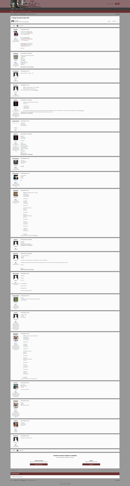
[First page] (12, 25)
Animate (16, 29)
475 (16, 62)
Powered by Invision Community (65, 484)
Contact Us (65, 483)
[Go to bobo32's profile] (16, 243)
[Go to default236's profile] (16, 194)
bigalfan (15, 100)
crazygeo (16, 20)
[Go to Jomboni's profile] (16, 424)
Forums (12, 11)
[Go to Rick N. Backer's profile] (16, 162)
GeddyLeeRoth (15, 295)
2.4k (16, 199)
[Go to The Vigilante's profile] (16, 74)
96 (16, 321)
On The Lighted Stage (25, 21)
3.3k (16, 391)
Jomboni (16, 420)
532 (16, 429)
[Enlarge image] (29, 31)
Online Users (24, 11)
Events (16, 11)
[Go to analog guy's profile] (16, 57)
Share (109, 21)
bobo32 (15, 239)
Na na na (16, 382)
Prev (14, 25)
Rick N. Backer (15, 158)
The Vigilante (16, 71)
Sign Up (117, 3)
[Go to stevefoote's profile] (16, 439)
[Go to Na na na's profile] (16, 386)
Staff (19, 11)
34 (16, 444)
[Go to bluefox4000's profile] (16, 177)
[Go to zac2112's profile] (16, 316)
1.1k (16, 38)
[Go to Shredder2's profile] (16, 88)
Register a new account (38, 464)
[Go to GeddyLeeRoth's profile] (16, 299)
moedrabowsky (15, 121)
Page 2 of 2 (21, 25)
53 (16, 248)
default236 (15, 190)
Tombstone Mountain (15, 334)
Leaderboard (29, 11)
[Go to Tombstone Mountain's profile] (16, 338)
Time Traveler (15, 273)
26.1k (16, 182)
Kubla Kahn (15, 253)
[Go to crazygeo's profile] (13, 21)
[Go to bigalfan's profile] (16, 103)
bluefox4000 (16, 173)
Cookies (69, 483)
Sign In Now (91, 464)
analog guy (15, 53)
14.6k (16, 343)
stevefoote (15, 435)
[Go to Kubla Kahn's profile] (16, 257)
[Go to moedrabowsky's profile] (16, 124)
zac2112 (15, 312)
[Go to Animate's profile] (16, 33)
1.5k (16, 304)
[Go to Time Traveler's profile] (16, 277)
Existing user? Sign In (110, 3)
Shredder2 (15, 85)
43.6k (16, 167)
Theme (61, 483)
